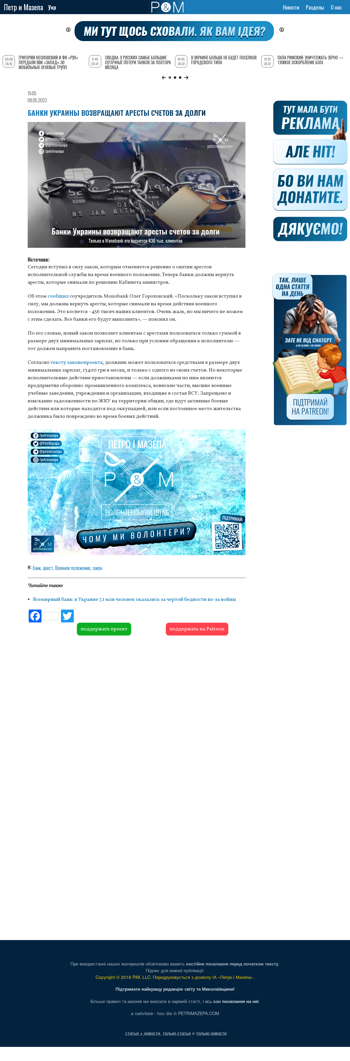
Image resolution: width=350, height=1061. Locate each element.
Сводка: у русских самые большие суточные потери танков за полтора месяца (138, 62)
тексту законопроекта (76, 362)
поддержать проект (104, 629)
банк (37, 568)
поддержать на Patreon (197, 629)
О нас (336, 7)
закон (97, 568)
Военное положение (72, 568)
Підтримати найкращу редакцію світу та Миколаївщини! (175, 989)
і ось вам (231, 1001)
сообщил (59, 296)
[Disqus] (136, 713)
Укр (52, 7)
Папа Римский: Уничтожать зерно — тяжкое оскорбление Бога (310, 59)
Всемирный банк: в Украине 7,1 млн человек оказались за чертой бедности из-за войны (134, 599)
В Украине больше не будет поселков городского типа (223, 59)
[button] (163, 77)
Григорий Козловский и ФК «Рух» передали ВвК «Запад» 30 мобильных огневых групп (48, 62)
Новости (291, 7)
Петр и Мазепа (23, 7)
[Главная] (167, 7)
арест (48, 568)
